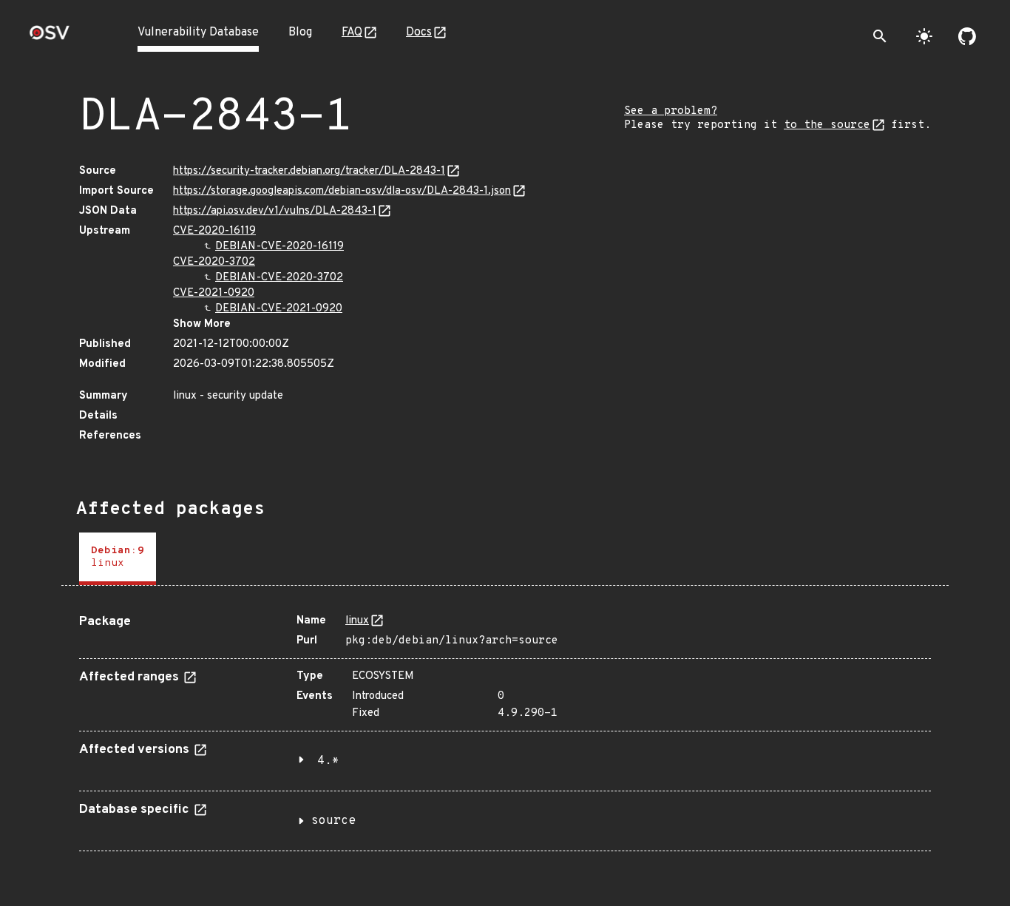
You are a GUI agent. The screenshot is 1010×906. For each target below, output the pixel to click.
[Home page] (50, 37)
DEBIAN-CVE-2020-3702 (279, 278)
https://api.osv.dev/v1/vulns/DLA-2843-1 (274, 211)
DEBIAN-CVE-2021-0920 (278, 309)
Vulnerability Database (198, 32)
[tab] (117, 559)
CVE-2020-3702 (214, 262)
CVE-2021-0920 (213, 293)
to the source (827, 125)
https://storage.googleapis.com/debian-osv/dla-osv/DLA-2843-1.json (342, 191)
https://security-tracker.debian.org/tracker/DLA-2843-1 (309, 171)
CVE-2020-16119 (214, 231)
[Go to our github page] (967, 36)
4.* (328, 761)
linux (357, 621)
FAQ (352, 32)
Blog (300, 32)
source (333, 821)
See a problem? (670, 111)
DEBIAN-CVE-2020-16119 (279, 247)
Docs (419, 32)
